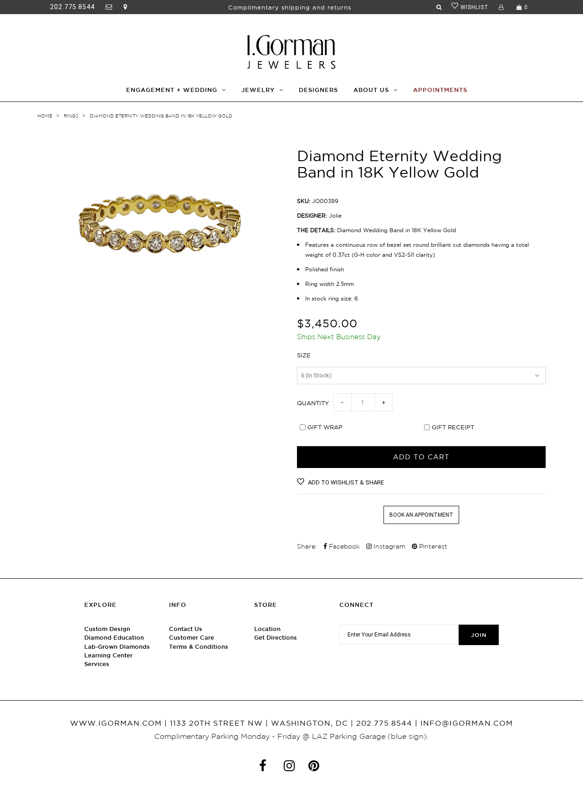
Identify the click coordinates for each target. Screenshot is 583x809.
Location (267, 629)
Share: (307, 546)
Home (44, 115)
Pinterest (432, 546)
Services (96, 664)
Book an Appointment (421, 515)
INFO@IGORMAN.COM (466, 723)
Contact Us (185, 629)
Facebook (343, 546)
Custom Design (107, 629)
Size (304, 355)
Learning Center (108, 655)
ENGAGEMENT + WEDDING (171, 89)
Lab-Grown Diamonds (117, 646)
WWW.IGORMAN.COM (116, 723)
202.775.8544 (72, 6)
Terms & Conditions (198, 646)
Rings (71, 115)
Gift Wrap (325, 427)
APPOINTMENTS (440, 89)
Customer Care (191, 637)
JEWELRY (258, 89)
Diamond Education (114, 637)
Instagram (388, 546)
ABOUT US (371, 89)
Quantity (313, 403)
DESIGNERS (318, 89)
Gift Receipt (453, 427)
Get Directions (275, 637)
